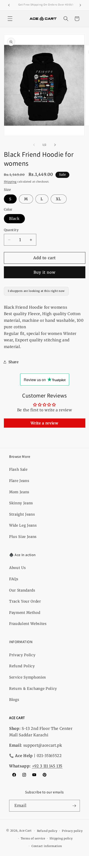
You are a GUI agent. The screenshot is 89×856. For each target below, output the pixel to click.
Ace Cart (25, 831)
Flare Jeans (19, 481)
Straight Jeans (22, 514)
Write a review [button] (44, 423)
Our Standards (22, 590)
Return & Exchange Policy (33, 688)
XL (58, 199)
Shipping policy (61, 838)
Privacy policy (72, 831)
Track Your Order (25, 601)
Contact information (46, 846)
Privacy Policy (22, 655)
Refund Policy (22, 666)
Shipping (10, 181)
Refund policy (47, 831)
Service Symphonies (27, 677)
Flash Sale (18, 469)
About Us (17, 568)
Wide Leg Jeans (23, 525)
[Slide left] (34, 145)
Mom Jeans (19, 492)
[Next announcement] (80, 5)
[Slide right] (55, 145)
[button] (10, 18)
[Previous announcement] (9, 5)
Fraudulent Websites (28, 623)
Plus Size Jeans (23, 536)
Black (14, 218)
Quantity (11, 230)
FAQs (13, 579)
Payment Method (24, 612)
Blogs (14, 699)
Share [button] (13, 362)
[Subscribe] (74, 806)
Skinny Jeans (21, 503)
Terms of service (33, 838)
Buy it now (44, 272)
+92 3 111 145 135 (47, 766)
